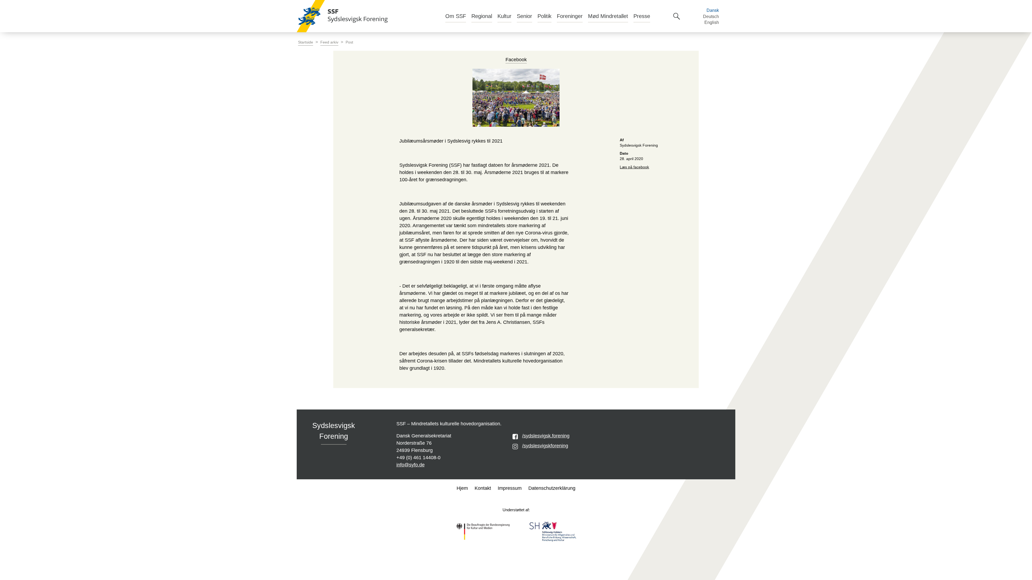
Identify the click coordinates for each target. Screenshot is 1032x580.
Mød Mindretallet (608, 16)
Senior (524, 16)
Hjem (462, 488)
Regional (481, 16)
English (711, 22)
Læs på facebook (634, 167)
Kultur (504, 16)
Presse (641, 16)
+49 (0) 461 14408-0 (418, 457)
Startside (305, 42)
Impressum (510, 488)
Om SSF (455, 16)
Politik (544, 16)
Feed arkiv (329, 42)
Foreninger (570, 16)
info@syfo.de (410, 464)
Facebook (516, 59)
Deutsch (711, 16)
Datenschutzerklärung (551, 488)
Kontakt (483, 488)
